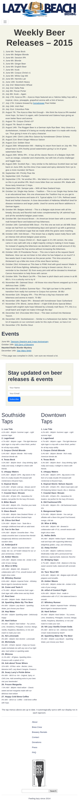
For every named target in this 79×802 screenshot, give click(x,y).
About (34, 722)
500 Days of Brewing (24, 344)
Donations (36, 742)
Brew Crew (37, 727)
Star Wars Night (24, 350)
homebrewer (39, 103)
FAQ (34, 752)
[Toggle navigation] (5, 21)
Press (34, 747)
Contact (35, 737)
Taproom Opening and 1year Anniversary (29, 341)
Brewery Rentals (39, 732)
